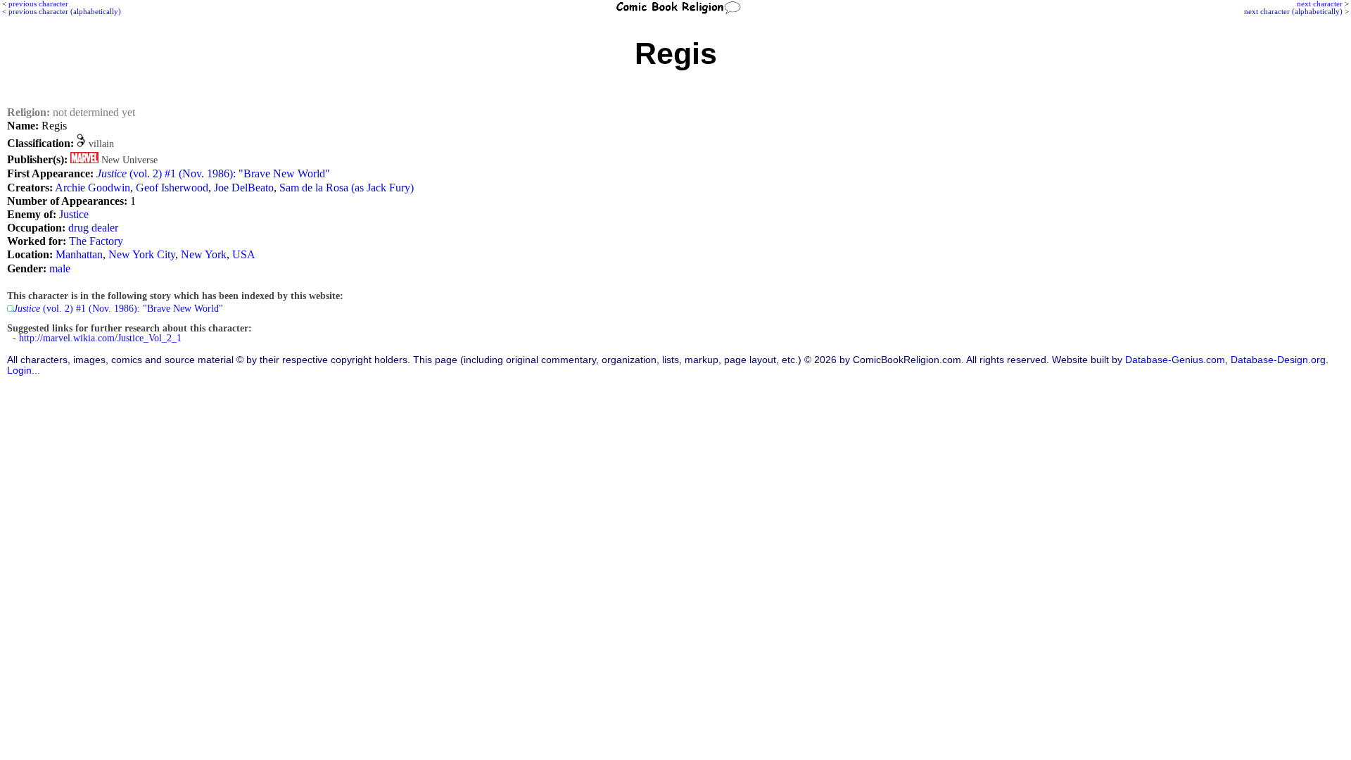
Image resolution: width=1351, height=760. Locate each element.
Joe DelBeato (244, 188)
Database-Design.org (1278, 360)
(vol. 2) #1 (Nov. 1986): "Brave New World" (213, 173)
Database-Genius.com (1175, 360)
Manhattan (79, 254)
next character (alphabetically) (1293, 11)
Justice (74, 214)
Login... (23, 370)
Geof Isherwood (172, 188)
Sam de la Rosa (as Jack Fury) (346, 188)
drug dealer (93, 228)
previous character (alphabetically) (64, 11)
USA (243, 254)
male (59, 268)
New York (204, 254)
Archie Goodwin (92, 188)
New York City (141, 254)
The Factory (96, 241)
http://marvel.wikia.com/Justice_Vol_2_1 (100, 338)
